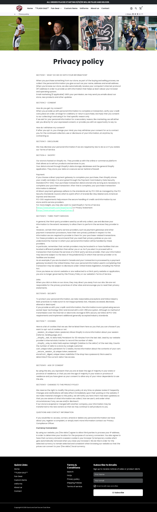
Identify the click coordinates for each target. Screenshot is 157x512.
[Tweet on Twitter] (135, 14)
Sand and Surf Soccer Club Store (38, 507)
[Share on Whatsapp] (140, 14)
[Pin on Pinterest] (137, 14)
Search (70, 471)
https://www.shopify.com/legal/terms (54, 207)
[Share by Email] (142, 14)
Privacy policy (24, 14)
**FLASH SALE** (42, 8)
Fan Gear (56, 8)
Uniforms (84, 8)
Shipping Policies (74, 482)
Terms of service (74, 486)
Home (30, 8)
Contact (105, 8)
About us (95, 8)
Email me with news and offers (107, 486)
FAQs (69, 475)
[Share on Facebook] (133, 14)
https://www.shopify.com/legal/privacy (55, 210)
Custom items (70, 8)
